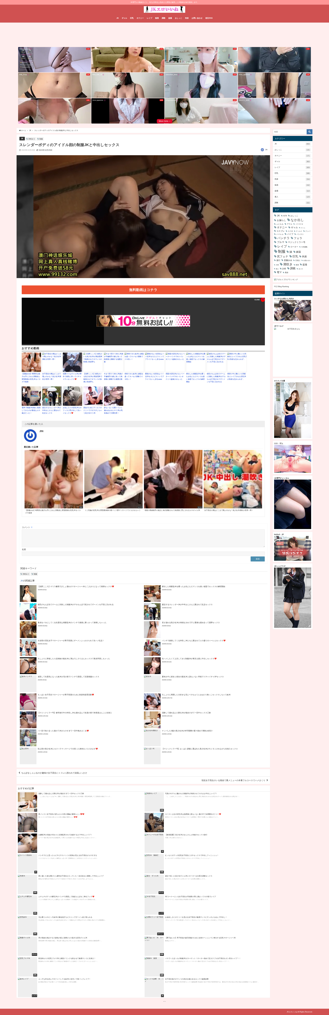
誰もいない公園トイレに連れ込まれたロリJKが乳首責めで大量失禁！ (113, 410)
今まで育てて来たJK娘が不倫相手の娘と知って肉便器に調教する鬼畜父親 (113, 376)
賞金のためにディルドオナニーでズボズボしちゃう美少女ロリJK (92, 410)
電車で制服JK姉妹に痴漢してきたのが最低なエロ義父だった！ (31, 410)
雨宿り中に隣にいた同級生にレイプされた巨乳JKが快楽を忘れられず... (236, 376)
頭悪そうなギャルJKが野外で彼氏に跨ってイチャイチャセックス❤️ (72, 376)
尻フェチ (282, 256)
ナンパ (307, 231)
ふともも (280, 224)
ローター (294, 247)
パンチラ (283, 237)
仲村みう (31, 139)
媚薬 (298, 252)
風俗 (286, 272)
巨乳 (132, 18)
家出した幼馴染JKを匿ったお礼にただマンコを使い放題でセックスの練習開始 (195, 378)
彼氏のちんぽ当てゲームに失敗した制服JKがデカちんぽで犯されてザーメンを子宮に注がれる (216, 378)
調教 (163, 18)
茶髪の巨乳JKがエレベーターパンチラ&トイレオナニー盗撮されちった (175, 376)
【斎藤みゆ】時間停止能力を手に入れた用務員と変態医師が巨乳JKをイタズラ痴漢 (31, 378)
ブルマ (280, 242)
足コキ (301, 269)
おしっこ (178, 18)
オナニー (140, 18)
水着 (277, 265)
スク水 (290, 231)
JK (117, 18)
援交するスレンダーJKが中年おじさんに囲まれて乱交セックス (51, 410)
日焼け (297, 260)
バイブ (290, 234)
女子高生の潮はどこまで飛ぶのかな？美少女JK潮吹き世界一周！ (51, 376)
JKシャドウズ (279, 566)
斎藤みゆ (288, 260)
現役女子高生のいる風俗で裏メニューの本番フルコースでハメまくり (233, 780)
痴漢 (157, 18)
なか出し (297, 220)
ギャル (124, 18)
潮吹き (288, 264)
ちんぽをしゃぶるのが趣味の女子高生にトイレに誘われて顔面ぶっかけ (54, 773)
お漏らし (281, 220)
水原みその (306, 260)
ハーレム (280, 234)
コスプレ (280, 231)
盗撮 (170, 18)
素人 (292, 197)
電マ (279, 272)
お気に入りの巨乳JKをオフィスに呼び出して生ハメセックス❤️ (72, 410)
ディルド (299, 231)
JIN (266, 149)
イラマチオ (299, 224)
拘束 (187, 18)
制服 (41, 139)
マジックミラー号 (296, 242)
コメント (27, 527)
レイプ (149, 18)
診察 (284, 269)
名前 (24, 549)
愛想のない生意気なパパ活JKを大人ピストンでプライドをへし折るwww (154, 376)
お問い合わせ (197, 18)
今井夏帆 (304, 247)
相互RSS (209, 18)
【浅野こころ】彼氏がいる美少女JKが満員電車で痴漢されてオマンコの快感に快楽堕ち (92, 378)
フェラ (298, 238)
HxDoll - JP (279, 534)
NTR (285, 216)
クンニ (303, 228)
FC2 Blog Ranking (281, 286)
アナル (289, 224)
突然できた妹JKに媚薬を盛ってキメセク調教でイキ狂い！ (134, 376)
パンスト (300, 234)
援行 (278, 260)
